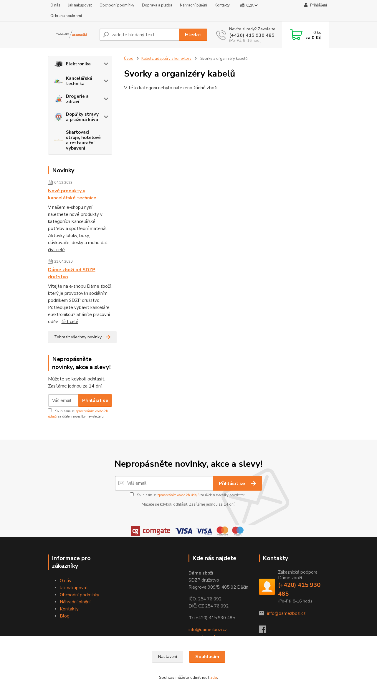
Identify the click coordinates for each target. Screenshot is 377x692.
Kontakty (222, 5)
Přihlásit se (95, 400)
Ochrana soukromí (66, 16)
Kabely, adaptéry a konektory (166, 58)
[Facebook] (265, 631)
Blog (65, 616)
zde (213, 677)
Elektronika (78, 64)
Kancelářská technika (79, 81)
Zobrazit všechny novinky (78, 337)
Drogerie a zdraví (77, 99)
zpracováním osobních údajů (178, 495)
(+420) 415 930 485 (252, 35)
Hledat (193, 35)
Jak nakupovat (80, 5)
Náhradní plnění (193, 5)
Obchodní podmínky (117, 5)
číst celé (56, 250)
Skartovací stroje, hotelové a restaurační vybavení (83, 140)
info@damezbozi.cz (207, 630)
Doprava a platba (157, 5)
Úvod (128, 58)
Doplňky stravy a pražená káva (82, 116)
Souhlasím (207, 656)
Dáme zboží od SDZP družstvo (71, 273)
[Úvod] (71, 35)
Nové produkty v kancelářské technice (72, 194)
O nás (55, 5)
